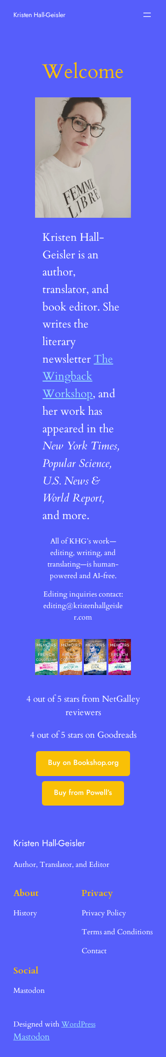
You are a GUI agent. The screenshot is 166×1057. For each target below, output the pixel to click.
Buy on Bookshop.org (83, 762)
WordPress (78, 1024)
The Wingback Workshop (77, 376)
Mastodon (31, 1037)
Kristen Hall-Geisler (39, 14)
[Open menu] (147, 14)
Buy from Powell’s (83, 792)
